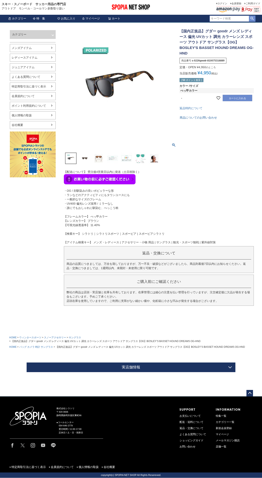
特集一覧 (221, 416)
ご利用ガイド (253, 3)
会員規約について (23, 96)
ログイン (222, 3)
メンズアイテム (22, 48)
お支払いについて (190, 416)
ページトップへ (249, 393)
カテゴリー (19, 18)
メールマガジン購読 (228, 440)
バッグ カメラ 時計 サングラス (36, 346)
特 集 (40, 18)
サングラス (75, 337)
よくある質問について (26, 76)
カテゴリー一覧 (225, 422)
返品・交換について (191, 428)
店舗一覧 (221, 446)
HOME (13, 337)
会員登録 (236, 3)
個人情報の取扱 (22, 115)
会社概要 (17, 125)
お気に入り (68, 18)
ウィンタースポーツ (30, 337)
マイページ (93, 18)
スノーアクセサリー (55, 337)
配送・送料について (191, 422)
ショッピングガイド (191, 440)
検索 (252, 19)
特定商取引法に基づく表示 (29, 86)
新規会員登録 (224, 428)
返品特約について (191, 108)
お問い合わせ (187, 446)
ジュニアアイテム (23, 67)
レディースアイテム (24, 57)
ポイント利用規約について (29, 105)
